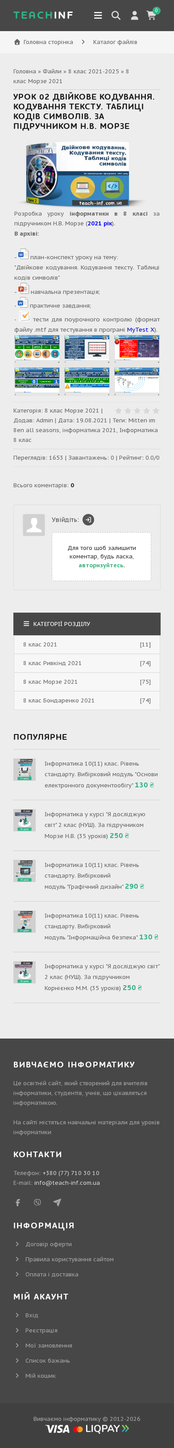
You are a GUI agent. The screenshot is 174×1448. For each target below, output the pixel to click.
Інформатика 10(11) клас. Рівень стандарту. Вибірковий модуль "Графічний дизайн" (92, 875)
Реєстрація (41, 1330)
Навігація (98, 15)
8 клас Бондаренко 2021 (59, 700)
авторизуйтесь (101, 565)
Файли (52, 71)
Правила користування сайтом (69, 1259)
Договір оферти (48, 1244)
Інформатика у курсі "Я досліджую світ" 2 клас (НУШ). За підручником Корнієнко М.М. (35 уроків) (102, 977)
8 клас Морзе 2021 (72, 410)
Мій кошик (40, 1376)
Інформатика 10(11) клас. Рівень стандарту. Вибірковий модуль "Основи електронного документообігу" (101, 774)
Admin (44, 420)
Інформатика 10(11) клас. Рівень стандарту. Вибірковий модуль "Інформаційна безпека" (92, 926)
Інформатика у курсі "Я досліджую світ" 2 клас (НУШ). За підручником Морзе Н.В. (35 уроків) (95, 825)
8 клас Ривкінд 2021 (52, 663)
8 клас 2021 (40, 644)
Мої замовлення (48, 1345)
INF (43, 15)
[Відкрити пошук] (116, 15)
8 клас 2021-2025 (93, 71)
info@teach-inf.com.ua (67, 1183)
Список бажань (47, 1360)
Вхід (31, 1315)
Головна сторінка (48, 42)
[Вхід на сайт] (88, 519)
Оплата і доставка (52, 1274)
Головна (24, 71)
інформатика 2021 (89, 430)
